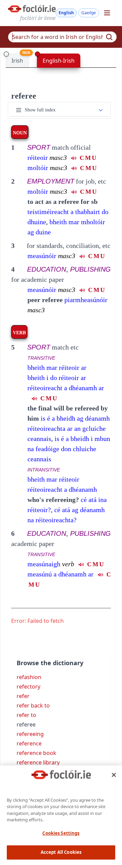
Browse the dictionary (50, 663)
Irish (17, 60)
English (66, 13)
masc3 (58, 157)
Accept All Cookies (61, 852)
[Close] (113, 774)
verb (68, 564)
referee (23, 95)
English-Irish (59, 60)
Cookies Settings (60, 833)
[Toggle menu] (107, 13)
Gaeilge (88, 13)
